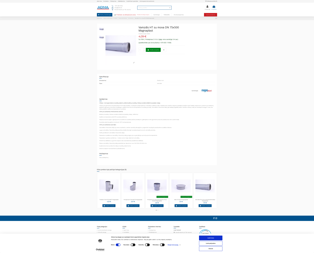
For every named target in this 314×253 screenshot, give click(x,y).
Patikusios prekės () (211, 1)
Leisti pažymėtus (211, 243)
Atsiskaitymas (121, 1)
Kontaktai (106, 1)
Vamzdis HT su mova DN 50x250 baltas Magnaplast (205, 200)
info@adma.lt (118, 7)
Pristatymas (113, 1)
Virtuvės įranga (102, 232)
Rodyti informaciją (173, 245)
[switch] (133, 245)
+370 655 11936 (118, 6)
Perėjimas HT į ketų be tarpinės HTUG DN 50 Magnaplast (157, 200)
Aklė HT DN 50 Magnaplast (181, 199)
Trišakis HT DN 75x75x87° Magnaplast (108, 199)
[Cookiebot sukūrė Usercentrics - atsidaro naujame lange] (100, 250)
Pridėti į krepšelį (154, 50)
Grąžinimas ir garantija (132, 1)
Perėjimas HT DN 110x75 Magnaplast (133, 199)
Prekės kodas (142, 34)
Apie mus (99, 1)
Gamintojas (195, 90)
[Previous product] (215, 18)
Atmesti (211, 248)
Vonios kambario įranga (104, 230)
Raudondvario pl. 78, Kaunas (122, 9)
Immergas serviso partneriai (147, 1)
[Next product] (216, 18)
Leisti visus (211, 238)
